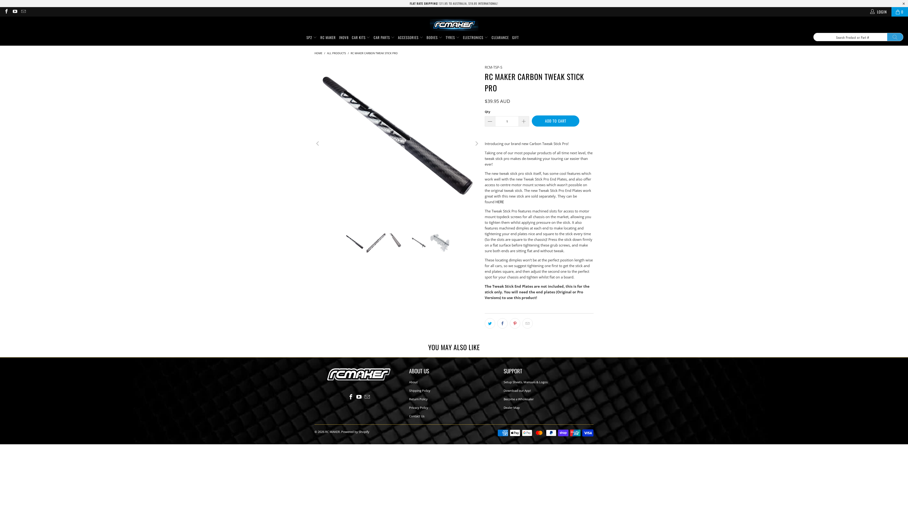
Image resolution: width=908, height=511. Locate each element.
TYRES (451, 37)
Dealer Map (512, 407)
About (413, 382)
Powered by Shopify (355, 432)
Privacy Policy (418, 407)
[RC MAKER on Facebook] (6, 11)
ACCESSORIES (408, 37)
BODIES (433, 37)
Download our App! (517, 390)
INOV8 (344, 37)
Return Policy (418, 399)
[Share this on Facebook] (502, 323)
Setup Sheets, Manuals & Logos (526, 382)
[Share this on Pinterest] (515, 323)
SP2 (309, 37)
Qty (487, 112)
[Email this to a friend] (527, 323)
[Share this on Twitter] (490, 323)
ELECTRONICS (473, 37)
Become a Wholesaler (519, 399)
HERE (499, 201)
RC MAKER (328, 37)
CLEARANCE (500, 37)
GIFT (515, 37)
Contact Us (416, 416)
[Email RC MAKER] (23, 11)
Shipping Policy (419, 390)
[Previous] (318, 143)
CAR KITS (359, 37)
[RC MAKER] (454, 25)
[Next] (476, 143)
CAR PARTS (382, 37)
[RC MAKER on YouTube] (14, 11)
